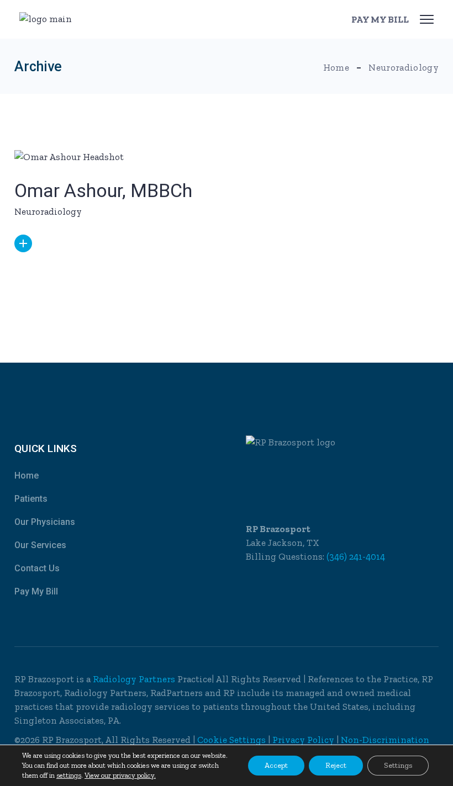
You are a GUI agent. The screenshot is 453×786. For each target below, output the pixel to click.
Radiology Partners (135, 678)
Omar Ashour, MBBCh (103, 190)
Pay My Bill (36, 591)
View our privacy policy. (120, 775)
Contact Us (37, 568)
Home (26, 475)
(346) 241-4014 (355, 556)
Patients (31, 498)
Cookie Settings (231, 739)
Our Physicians (44, 522)
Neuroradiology (48, 211)
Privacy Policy (303, 739)
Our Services (40, 545)
